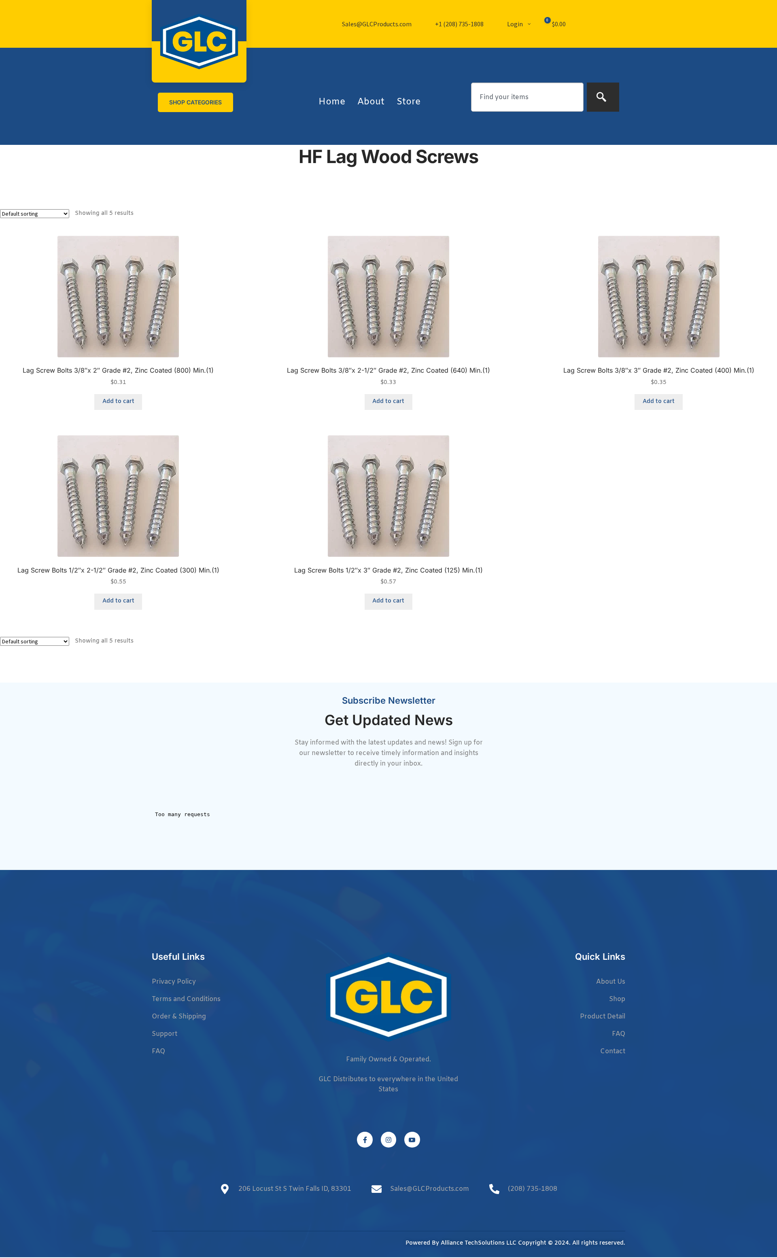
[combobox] (527, 97)
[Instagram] (388, 1139)
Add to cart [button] (118, 401)
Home (331, 102)
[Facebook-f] (364, 1139)
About (370, 102)
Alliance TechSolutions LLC (478, 1243)
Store (408, 102)
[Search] (603, 97)
